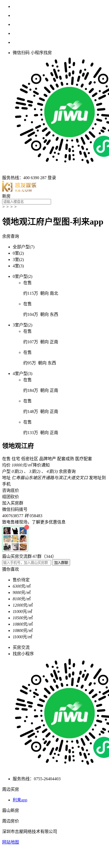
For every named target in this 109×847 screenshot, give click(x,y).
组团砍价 (10, 496)
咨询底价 (10, 490)
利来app (20, 800)
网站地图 (10, 842)
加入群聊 (61, 563)
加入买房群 (12, 503)
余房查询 (10, 236)
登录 (52, 177)
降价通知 (41, 465)
